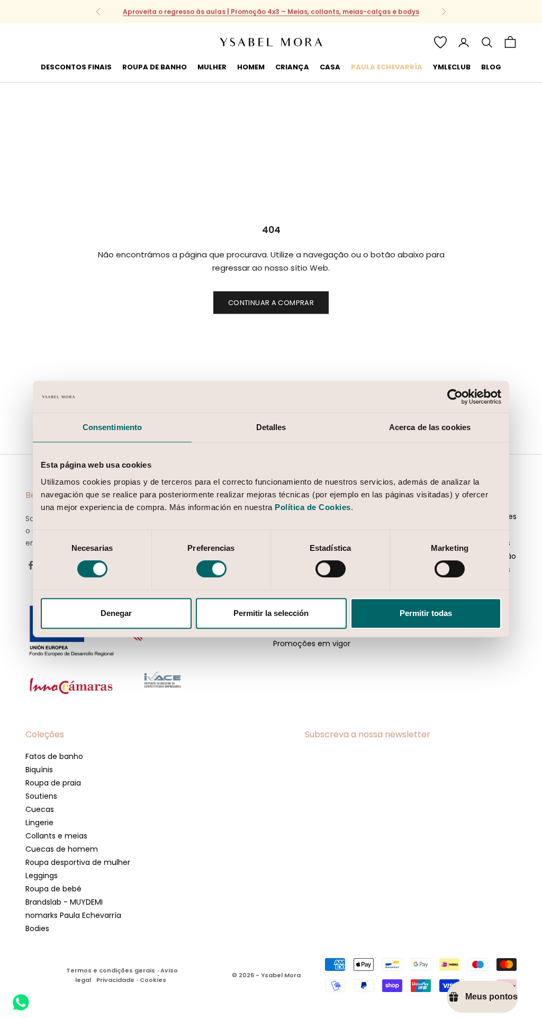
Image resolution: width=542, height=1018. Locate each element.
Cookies (153, 980)
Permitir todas (426, 613)
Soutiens (41, 796)
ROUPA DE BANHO (154, 67)
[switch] (211, 568)
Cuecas (39, 809)
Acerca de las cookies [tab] (430, 427)
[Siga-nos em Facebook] (30, 565)
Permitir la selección (271, 613)
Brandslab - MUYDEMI (64, 902)
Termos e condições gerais (110, 970)
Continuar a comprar (271, 303)
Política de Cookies (313, 507)
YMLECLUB (452, 67)
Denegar (116, 613)
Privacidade (115, 980)
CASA (330, 67)
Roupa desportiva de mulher (77, 862)
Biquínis (39, 769)
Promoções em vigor (311, 643)
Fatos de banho (54, 756)
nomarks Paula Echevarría (73, 915)
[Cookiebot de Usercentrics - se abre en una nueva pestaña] (455, 397)
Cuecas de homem (61, 849)
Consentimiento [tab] (112, 427)
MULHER (212, 67)
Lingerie (39, 822)
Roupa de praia (53, 783)
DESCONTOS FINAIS (76, 67)
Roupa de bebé (53, 888)
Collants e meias (56, 836)
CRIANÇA (292, 67)
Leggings (41, 875)
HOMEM (251, 67)
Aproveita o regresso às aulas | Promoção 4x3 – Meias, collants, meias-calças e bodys (271, 11)
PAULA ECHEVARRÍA (386, 67)
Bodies (37, 928)
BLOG (491, 67)
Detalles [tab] (271, 427)
